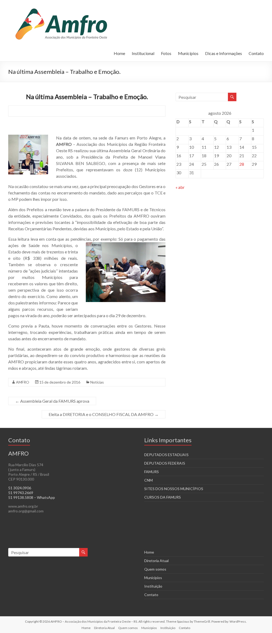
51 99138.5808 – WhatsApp (31, 497)
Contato (256, 53)
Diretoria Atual (156, 560)
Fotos (166, 53)
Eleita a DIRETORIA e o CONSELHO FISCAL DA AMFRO (104, 414)
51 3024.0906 (19, 488)
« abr (180, 187)
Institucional (143, 53)
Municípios (188, 53)
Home (119, 53)
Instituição (153, 586)
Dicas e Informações (223, 53)
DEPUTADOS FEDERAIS (164, 463)
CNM (148, 480)
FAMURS (151, 471)
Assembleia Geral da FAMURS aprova (52, 400)
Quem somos (155, 569)
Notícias (97, 382)
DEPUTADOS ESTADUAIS (166, 454)
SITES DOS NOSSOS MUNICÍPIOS (173, 488)
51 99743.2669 (20, 492)
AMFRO (22, 382)
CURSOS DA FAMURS (162, 497)
